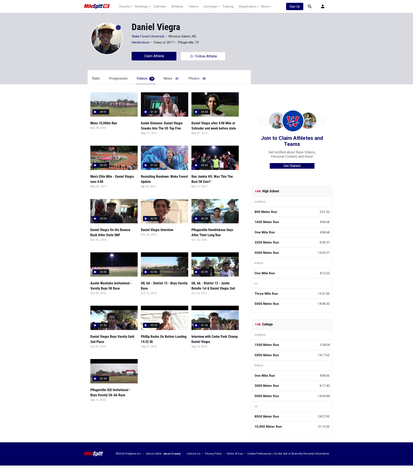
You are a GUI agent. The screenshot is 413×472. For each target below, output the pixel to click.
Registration (247, 6)
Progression (118, 78)
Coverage (210, 6)
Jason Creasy (171, 453)
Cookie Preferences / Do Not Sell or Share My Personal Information (288, 453)
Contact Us (193, 453)
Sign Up (295, 6)
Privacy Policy (213, 453)
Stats (96, 78)
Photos (196, 78)
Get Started (292, 166)
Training (228, 6)
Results (124, 6)
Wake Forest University (148, 36)
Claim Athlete (154, 56)
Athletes (177, 6)
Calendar (159, 6)
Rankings (141, 6)
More (265, 6)
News (170, 78)
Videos (145, 78)
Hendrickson (140, 42)
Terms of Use (235, 453)
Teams (193, 6)
